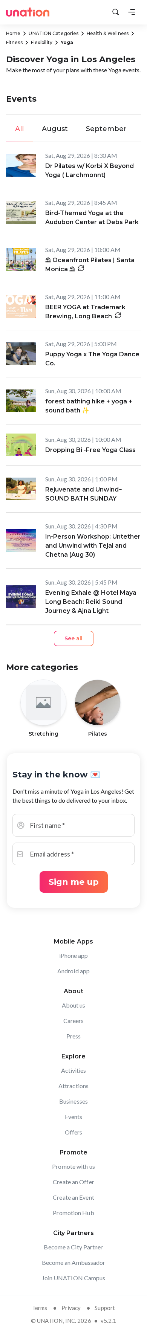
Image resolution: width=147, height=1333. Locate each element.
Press (73, 1036)
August (55, 129)
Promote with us (73, 1166)
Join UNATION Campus (74, 1277)
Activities (73, 1070)
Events (74, 1116)
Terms (39, 1307)
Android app (73, 970)
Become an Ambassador (74, 1262)
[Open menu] (131, 12)
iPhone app (73, 955)
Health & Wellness (108, 33)
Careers (73, 1020)
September (106, 129)
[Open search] (115, 12)
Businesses (73, 1101)
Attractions (73, 1085)
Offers (74, 1132)
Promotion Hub (73, 1212)
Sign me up (74, 882)
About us (74, 1005)
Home (13, 33)
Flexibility (41, 42)
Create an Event (73, 1197)
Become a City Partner (73, 1247)
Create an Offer (73, 1181)
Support (105, 1307)
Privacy (71, 1307)
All (19, 129)
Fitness (14, 42)
